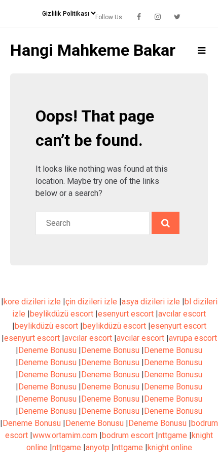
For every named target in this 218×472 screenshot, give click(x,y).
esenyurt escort (126, 314)
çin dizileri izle (91, 301)
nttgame (172, 435)
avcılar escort (182, 314)
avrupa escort (193, 338)
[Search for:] (93, 223)
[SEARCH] (165, 223)
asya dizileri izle (151, 301)
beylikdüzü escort (61, 314)
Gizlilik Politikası (65, 13)
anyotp (98, 447)
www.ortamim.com (64, 435)
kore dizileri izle (32, 301)
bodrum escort (128, 435)
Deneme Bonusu (47, 350)
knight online (170, 447)
